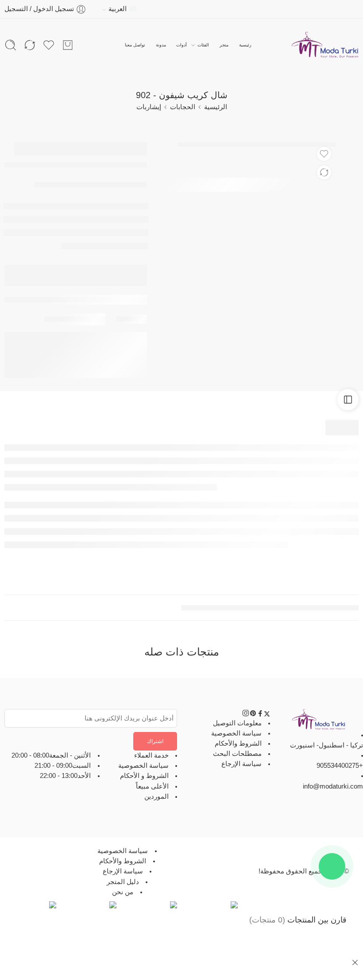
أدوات (181, 44)
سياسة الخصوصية (236, 733)
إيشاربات (148, 107)
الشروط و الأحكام (144, 775)
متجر (224, 44)
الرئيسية (215, 107)
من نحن (122, 892)
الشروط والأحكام (238, 743)
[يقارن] (324, 172)
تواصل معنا (135, 44)
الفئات (203, 44)
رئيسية (245, 44)
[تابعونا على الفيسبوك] (260, 714)
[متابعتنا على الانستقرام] (246, 714)
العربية (117, 8)
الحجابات (182, 107)
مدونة (161, 44)
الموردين (156, 796)
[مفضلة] (324, 154)
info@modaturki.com (333, 786)
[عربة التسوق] (68, 45)
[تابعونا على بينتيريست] (253, 714)
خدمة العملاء (151, 755)
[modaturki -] (325, 45)
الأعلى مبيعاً (152, 786)
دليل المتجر (123, 881)
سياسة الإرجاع (241, 763)
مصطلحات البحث (237, 753)
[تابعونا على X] (267, 714)
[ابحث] (10, 45)
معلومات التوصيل (237, 722)
